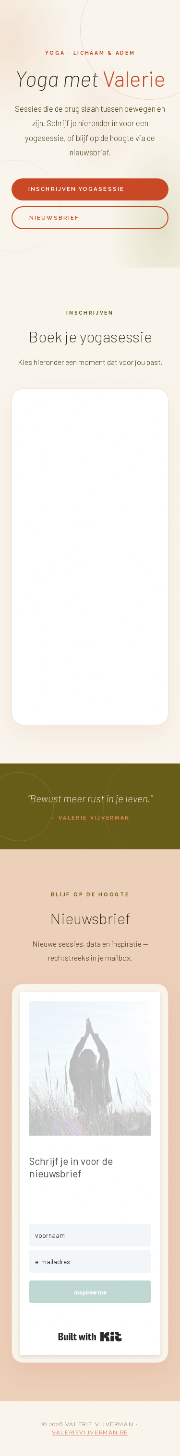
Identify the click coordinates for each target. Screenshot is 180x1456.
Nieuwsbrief (54, 217)
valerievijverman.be (90, 1432)
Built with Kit (90, 1336)
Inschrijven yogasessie (76, 189)
